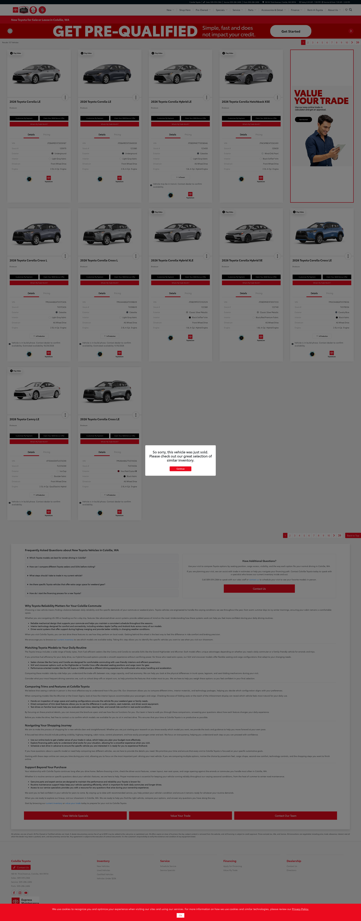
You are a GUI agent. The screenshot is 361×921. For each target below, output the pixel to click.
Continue (180, 468)
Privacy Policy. (300, 909)
